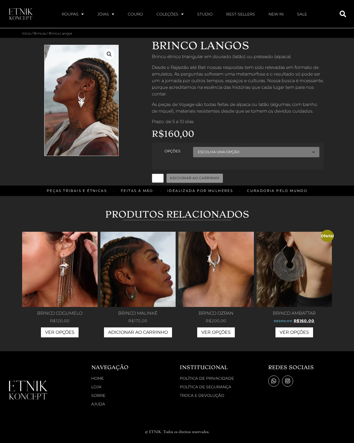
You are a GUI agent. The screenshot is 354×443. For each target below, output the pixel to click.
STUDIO (205, 14)
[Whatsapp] (273, 381)
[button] (109, 54)
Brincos (39, 33)
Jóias (103, 14)
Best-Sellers (240, 14)
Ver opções (59, 332)
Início (26, 33)
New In (276, 14)
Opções (172, 151)
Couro (135, 14)
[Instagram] (287, 381)
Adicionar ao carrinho (195, 178)
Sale (302, 14)
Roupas (70, 14)
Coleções (167, 14)
